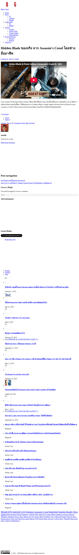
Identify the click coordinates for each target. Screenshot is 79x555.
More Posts (4, 142)
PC (10, 16)
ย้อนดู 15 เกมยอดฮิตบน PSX (15, 333)
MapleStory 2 (15, 521)
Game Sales (9, 22)
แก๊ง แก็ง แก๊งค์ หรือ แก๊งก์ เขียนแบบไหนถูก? (21, 451)
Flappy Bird (66, 517)
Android (16, 511)
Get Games (35, 517)
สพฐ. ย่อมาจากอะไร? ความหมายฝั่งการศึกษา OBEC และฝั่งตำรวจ (29, 494)
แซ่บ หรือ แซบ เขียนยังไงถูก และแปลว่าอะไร (21, 468)
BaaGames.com (10, 239)
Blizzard (58, 517)
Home (7, 13)
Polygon (6, 114)
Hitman (71, 515)
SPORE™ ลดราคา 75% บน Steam (17, 318)
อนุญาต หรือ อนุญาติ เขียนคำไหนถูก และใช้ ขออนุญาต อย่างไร (28, 486)
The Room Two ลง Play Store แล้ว (17, 374)
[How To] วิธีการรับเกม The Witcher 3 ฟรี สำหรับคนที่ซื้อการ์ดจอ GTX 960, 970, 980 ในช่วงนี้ (38, 359)
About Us (8, 42)
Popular (7, 271)
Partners (7, 272)
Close (7, 9)
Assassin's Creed (19, 123)
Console (11, 18)
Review (11, 40)
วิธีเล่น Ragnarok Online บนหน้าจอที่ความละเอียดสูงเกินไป (26, 302)
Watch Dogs (43, 519)
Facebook (12, 142)
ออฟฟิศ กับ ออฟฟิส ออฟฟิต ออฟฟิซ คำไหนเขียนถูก (23, 459)
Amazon (65, 515)
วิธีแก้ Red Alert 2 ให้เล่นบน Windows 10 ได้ (20, 344)
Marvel (42, 517)
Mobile (11, 20)
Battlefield (53, 512)
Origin (4, 514)
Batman (11, 517)
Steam (4, 511)
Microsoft (74, 519)
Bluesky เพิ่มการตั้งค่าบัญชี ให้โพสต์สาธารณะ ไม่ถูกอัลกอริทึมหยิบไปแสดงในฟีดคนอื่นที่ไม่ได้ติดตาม (41, 424)
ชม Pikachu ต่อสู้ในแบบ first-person (13, 180)
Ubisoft (32, 514)
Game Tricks (13, 31)
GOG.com (14, 519)
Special (7, 27)
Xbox (75, 512)
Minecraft (27, 517)
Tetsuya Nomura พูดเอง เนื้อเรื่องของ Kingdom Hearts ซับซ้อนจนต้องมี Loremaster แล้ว (36, 503)
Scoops (11, 29)
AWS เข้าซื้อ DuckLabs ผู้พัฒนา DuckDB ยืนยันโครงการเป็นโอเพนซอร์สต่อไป (33, 433)
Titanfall (67, 519)
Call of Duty (59, 519)
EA (44, 515)
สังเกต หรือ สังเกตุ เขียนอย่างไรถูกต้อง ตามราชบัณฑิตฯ (25, 477)
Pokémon (30, 512)
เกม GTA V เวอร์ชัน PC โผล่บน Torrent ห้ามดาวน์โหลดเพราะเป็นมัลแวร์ (26, 183)
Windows (4, 517)
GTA (23, 512)
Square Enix (18, 517)
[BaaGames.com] (19, 7)
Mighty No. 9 (50, 517)
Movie (32, 519)
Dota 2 (3, 521)
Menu (3, 9)
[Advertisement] (39, 158)
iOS (10, 511)
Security (51, 519)
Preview (11, 38)
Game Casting (13, 33)
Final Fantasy (22, 514)
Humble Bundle (66, 512)
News (7, 14)
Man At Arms (30, 123)
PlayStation (12, 514)
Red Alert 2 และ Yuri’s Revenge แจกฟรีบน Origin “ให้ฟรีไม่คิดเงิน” (29, 415)
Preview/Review (10, 37)
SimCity (8, 521)
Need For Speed (24, 519)
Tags (6, 274)
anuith (17, 59)
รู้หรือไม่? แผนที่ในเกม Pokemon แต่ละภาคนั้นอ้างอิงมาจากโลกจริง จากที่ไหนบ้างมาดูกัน (37, 287)
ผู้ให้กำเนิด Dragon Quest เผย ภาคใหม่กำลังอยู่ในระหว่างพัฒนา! (28, 405)
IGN (36, 519)
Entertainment (13, 35)
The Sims (39, 514)
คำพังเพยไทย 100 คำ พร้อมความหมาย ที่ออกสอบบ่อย (24, 442)
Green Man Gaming (54, 515)
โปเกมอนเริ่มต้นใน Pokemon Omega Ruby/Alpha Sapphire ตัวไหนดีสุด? (30, 390)
